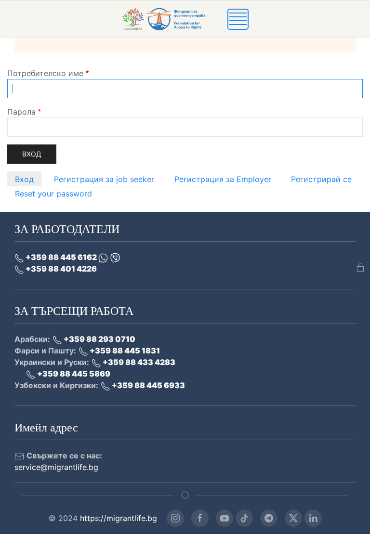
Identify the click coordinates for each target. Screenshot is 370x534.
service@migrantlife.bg (56, 467)
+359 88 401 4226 (60, 269)
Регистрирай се (321, 179)
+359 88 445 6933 (147, 385)
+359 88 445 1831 (124, 350)
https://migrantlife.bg (118, 518)
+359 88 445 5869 (73, 373)
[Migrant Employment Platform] (174, 18)
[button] (238, 18)
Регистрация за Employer (222, 179)
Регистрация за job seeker (104, 179)
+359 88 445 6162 (61, 257)
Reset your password (53, 193)
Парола (21, 112)
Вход (24, 179)
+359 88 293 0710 (98, 339)
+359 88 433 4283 (138, 362)
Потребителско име (45, 73)
